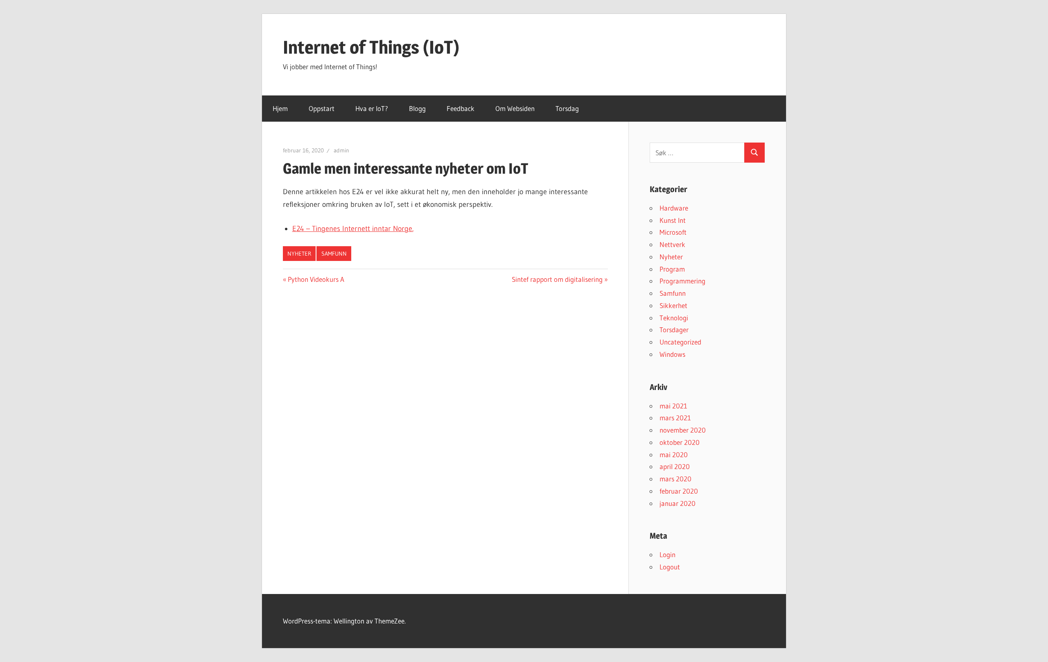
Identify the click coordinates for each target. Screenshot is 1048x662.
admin (341, 150)
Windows (672, 354)
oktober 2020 (680, 442)
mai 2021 (673, 405)
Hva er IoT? (371, 108)
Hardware (674, 208)
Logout (670, 566)
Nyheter (299, 253)
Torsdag (567, 108)
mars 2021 (675, 417)
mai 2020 (674, 454)
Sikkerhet (673, 305)
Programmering (682, 281)
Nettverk (672, 244)
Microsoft (673, 232)
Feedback (460, 108)
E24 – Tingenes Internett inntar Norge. (352, 228)
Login (667, 554)
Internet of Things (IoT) (371, 47)
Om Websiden (515, 108)
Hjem (280, 108)
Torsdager (674, 329)
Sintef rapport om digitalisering (557, 279)
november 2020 (683, 430)
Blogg (417, 108)
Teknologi (674, 317)
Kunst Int (673, 220)
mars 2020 (675, 478)
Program (672, 269)
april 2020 (675, 466)
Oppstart (321, 108)
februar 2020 (679, 491)
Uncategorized (680, 342)
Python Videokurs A (315, 279)
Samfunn (334, 253)
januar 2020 (678, 503)
